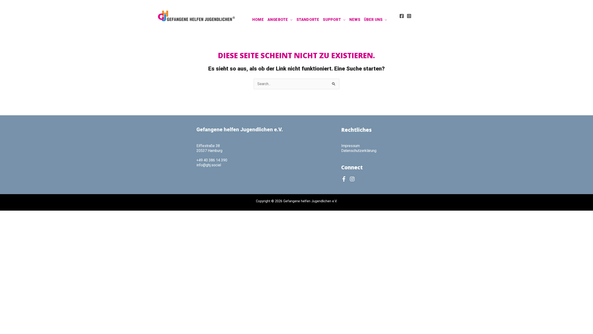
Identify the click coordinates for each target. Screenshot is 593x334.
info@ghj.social (208, 165)
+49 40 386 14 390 (211, 160)
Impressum (350, 146)
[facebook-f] (345, 179)
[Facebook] (401, 16)
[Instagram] (409, 16)
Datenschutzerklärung (358, 150)
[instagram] (353, 179)
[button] (290, 20)
